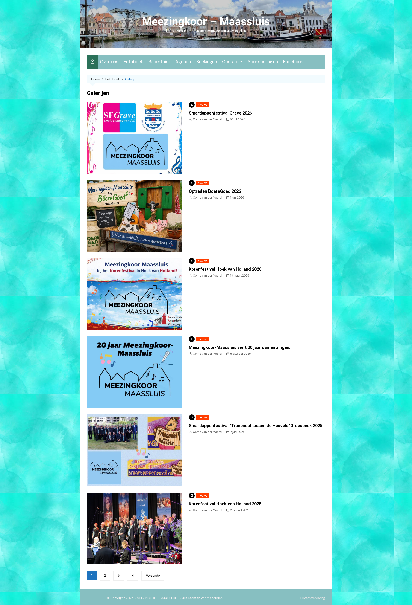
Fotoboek (133, 62)
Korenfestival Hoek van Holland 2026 (225, 269)
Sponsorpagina (263, 62)
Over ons (109, 62)
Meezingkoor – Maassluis (206, 21)
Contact (230, 62)
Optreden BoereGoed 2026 (215, 191)
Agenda (183, 62)
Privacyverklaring (312, 598)
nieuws (202, 105)
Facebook (293, 62)
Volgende (153, 575)
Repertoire (159, 62)
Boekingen (206, 62)
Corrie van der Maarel (207, 119)
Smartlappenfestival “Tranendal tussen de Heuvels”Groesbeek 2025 (255, 425)
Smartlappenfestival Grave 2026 (220, 113)
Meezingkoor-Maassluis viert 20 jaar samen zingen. (239, 347)
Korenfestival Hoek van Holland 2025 (225, 503)
